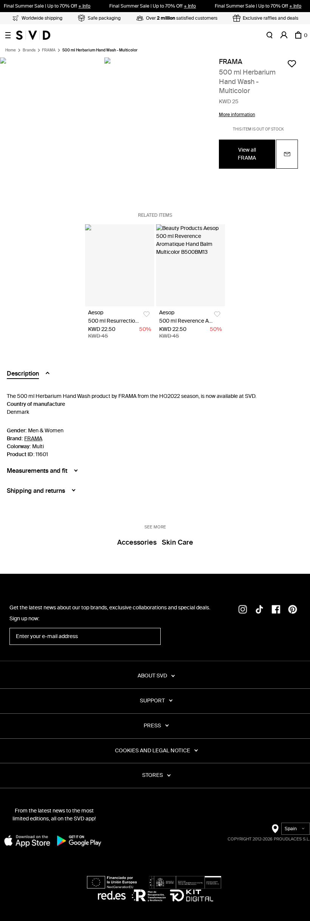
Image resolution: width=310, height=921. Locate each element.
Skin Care (177, 542)
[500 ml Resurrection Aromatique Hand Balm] (119, 265)
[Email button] (287, 154)
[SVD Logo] (33, 35)
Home (10, 50)
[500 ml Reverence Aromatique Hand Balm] (190, 265)
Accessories (137, 542)
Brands (29, 50)
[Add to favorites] (292, 63)
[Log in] (284, 35)
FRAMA (49, 50)
